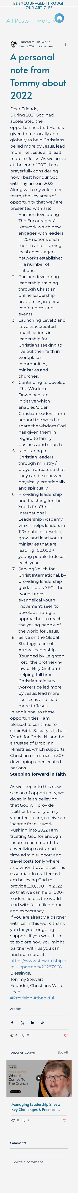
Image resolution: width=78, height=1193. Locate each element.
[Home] (59, 18)
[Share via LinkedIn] (33, 1022)
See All (63, 1052)
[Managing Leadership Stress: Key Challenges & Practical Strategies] (39, 1078)
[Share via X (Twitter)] (22, 1022)
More (44, 21)
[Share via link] (43, 1022)
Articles (15, 1009)
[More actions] (65, 44)
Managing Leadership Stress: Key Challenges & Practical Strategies (35, 1107)
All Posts (17, 21)
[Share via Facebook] (12, 1022)
